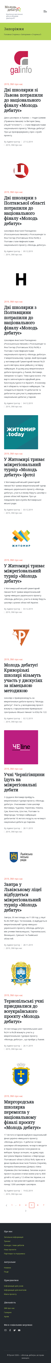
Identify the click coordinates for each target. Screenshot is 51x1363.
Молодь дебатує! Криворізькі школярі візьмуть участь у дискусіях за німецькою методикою (23, 677)
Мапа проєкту (10, 1294)
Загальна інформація (13, 1237)
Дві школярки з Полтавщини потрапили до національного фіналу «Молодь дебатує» (21, 320)
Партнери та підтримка (14, 1253)
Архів (6, 1316)
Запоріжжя (25, 34)
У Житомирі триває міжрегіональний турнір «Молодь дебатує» (24, 573)
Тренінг (7, 1241)
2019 (6, 84)
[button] (6, 1205)
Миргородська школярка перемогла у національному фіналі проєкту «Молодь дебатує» (22, 1114)
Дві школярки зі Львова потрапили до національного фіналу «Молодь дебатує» (23, 100)
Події (6, 1271)
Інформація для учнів (13, 1286)
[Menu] (45, 11)
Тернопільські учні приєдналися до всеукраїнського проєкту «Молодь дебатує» (24, 1011)
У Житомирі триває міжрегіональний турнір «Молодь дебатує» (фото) (24, 467)
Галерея (7, 1312)
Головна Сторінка (11, 34)
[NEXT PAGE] (26, 1210)
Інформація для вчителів (15, 1290)
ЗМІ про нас (16, 84)
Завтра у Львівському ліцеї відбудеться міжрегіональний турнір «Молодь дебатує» (22, 897)
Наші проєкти (10, 1249)
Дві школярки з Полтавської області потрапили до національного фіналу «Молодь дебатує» (24, 210)
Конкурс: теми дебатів (14, 1245)
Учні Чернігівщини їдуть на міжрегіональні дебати (24, 782)
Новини (7, 1267)
